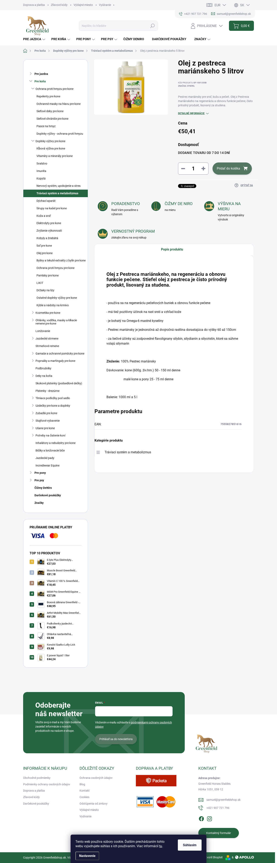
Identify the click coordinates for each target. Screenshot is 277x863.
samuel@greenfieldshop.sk (223, 799)
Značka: (186, 86)
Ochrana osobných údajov (96, 777)
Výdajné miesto (83, 4)
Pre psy (39, 480)
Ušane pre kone (45, 428)
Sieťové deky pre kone (50, 111)
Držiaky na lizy (45, 290)
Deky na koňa (43, 375)
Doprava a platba (34, 4)
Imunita (41, 171)
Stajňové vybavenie (47, 420)
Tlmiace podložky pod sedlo (52, 398)
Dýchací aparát (46, 200)
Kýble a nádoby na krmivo (53, 305)
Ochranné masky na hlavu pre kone (59, 103)
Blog (82, 784)
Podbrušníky (43, 368)
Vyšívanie (105, 4)
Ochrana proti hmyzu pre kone (54, 88)
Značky (39, 502)
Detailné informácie (191, 113)
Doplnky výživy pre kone (50, 141)
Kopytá (41, 178)
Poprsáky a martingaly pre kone (55, 360)
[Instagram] (209, 818)
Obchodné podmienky (36, 777)
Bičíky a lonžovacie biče (50, 450)
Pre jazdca (41, 73)
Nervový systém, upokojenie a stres (59, 185)
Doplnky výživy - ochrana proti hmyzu (60, 133)
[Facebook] (201, 818)
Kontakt (84, 790)
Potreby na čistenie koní (50, 435)
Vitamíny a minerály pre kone (55, 156)
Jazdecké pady (44, 458)
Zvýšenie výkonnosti (49, 230)
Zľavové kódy (59, 4)
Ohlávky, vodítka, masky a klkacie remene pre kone (56, 322)
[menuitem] (34, 39)
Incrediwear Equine (47, 465)
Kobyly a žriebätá (47, 238)
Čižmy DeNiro (43, 487)
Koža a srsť (44, 215)
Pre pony (40, 472)
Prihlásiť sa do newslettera (116, 739)
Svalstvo (42, 163)
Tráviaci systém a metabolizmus (57, 193)
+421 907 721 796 (217, 807)
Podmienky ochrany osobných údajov (46, 784)
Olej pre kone (45, 253)
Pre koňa (40, 81)
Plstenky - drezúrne (47, 390)
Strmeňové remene (47, 346)
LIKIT (40, 283)
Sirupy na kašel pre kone (52, 208)
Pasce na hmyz (46, 126)
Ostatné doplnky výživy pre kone (57, 297)
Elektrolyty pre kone (49, 223)
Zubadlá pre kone (46, 413)
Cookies (84, 797)
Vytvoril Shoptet (213, 857)
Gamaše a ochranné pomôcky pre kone (59, 353)
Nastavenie (87, 856)
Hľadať (152, 25)
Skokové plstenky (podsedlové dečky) (58, 383)
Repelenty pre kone (48, 96)
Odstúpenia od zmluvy (93, 803)
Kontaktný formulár (218, 833)
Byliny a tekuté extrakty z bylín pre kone (61, 260)
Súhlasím (189, 845)
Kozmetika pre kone (47, 312)
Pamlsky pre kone (48, 275)
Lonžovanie (42, 331)
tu (160, 846)
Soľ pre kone (44, 245)
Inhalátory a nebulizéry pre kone (55, 443)
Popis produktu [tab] (172, 249)
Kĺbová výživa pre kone (51, 148)
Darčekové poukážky (47, 495)
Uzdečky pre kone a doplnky (52, 405)
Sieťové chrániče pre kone (52, 118)
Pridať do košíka (228, 168)
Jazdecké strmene (46, 338)
